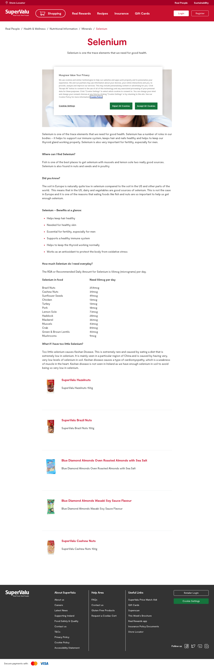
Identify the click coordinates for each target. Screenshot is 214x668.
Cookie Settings (191, 601)
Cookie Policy (96, 97)
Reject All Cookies (121, 106)
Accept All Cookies (146, 106)
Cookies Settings (67, 106)
